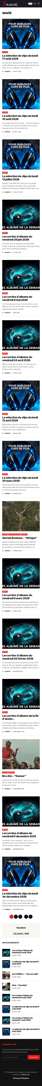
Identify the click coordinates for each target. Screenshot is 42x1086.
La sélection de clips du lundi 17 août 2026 (20, 57)
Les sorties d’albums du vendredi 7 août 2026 (22, 1019)
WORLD (24, 534)
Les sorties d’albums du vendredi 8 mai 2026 (17, 298)
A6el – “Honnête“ (19, 985)
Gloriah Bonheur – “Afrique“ (19, 538)
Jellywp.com (25, 1074)
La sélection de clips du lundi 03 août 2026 (26, 1030)
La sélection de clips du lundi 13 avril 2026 (20, 419)
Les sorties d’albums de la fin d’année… (20, 717)
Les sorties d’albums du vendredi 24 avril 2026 (17, 359)
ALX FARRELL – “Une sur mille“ (25, 974)
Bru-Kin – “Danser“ (14, 776)
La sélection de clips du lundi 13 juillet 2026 (20, 178)
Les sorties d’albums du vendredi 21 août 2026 (22, 951)
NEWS (5, 172)
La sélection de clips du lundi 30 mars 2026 (20, 479)
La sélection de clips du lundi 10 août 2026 (25, 1008)
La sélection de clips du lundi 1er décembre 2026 (20, 895)
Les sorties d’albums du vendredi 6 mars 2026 (17, 597)
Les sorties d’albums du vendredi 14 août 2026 (22, 996)
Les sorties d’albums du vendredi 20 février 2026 (17, 657)
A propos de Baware (21, 1078)
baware (8, 71)
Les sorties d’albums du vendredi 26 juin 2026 (17, 238)
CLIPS (5, 52)
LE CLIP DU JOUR (14, 534)
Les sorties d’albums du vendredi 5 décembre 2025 (19, 835)
